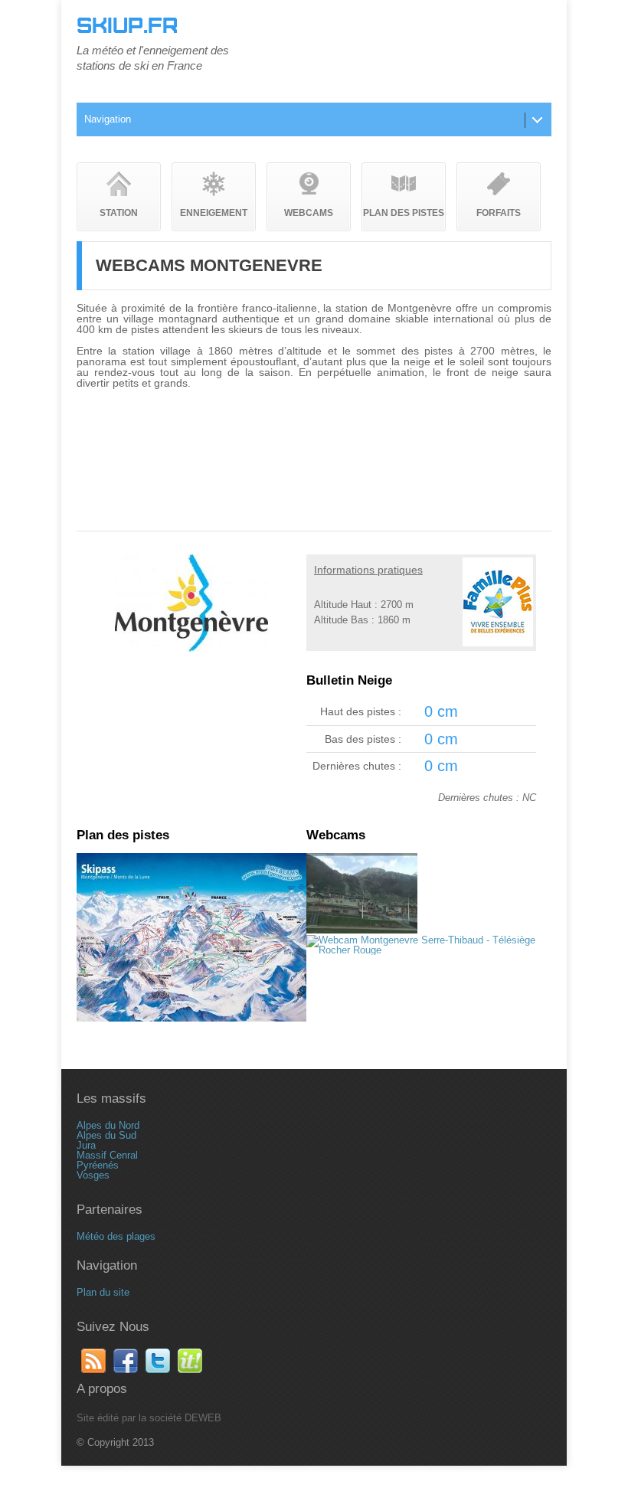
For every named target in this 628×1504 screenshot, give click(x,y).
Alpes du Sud (106, 1135)
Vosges (93, 1175)
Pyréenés (98, 1165)
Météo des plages (116, 1236)
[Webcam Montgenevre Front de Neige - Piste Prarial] (361, 930)
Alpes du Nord (108, 1125)
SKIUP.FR (127, 26)
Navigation (107, 119)
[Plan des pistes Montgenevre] (191, 1018)
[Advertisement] (314, 431)
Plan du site (103, 1292)
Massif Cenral (107, 1155)
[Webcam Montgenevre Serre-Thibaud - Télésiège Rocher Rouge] (421, 950)
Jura (86, 1145)
